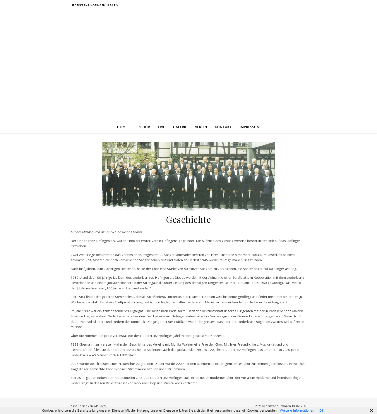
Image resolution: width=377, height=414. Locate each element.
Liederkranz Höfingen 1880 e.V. (95, 5)
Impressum (250, 127)
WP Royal (100, 406)
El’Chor (142, 127)
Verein (201, 127)
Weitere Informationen (297, 410)
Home (122, 127)
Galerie (180, 127)
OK (321, 410)
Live (161, 127)
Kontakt (223, 127)
